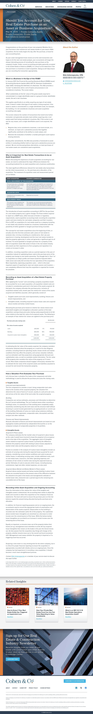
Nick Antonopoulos (18, 556)
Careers (60, 1)
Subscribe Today (13, 659)
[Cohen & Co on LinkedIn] (76, 688)
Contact (73, 1)
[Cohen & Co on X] (81, 688)
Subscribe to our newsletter (74, 681)
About (54, 1)
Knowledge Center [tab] (64, 7)
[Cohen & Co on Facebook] (85, 688)
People (78, 7)
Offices (67, 1)
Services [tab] (38, 7)
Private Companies (14, 34)
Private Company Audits (32, 32)
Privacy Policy (33, 688)
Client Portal (82, 1)
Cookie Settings (45, 688)
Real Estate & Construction (18, 37)
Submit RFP (23, 688)
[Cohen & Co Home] (15, 5)
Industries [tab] (49, 7)
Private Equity (30, 34)
